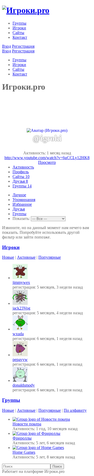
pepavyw (20, 359)
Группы (19, 23)
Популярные (49, 257)
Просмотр (47, 162)
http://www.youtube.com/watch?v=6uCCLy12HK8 (47, 157)
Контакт (20, 37)
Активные (26, 257)
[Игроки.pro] (25, 10)
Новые (8, 257)
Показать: (21, 218)
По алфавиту (75, 410)
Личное (19, 195)
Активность (23, 167)
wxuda (18, 334)
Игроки (19, 28)
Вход (6, 46)
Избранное (22, 204)
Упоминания (24, 199)
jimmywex (21, 282)
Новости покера (27, 424)
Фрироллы (22, 438)
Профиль (21, 172)
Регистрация (23, 46)
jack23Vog (21, 308)
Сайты (18, 32)
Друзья (20, 181)
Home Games (24, 452)
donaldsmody (24, 385)
